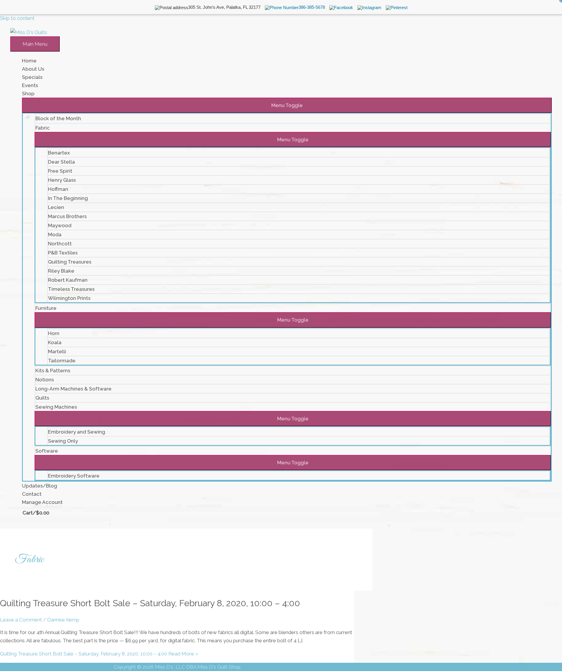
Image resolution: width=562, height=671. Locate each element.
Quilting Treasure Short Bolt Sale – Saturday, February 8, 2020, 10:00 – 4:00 (150, 603)
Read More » (99, 654)
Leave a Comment (21, 620)
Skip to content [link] (17, 18)
